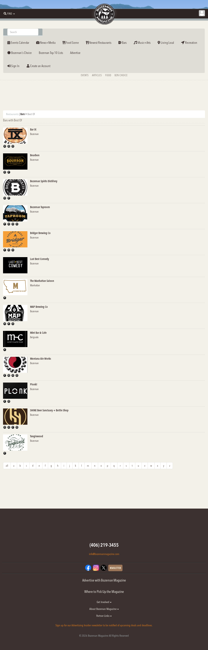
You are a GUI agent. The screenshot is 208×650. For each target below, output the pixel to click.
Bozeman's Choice (21, 53)
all (7, 465)
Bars (124, 43)
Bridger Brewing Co (40, 233)
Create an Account (39, 66)
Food (108, 75)
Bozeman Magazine (104, 14)
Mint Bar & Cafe (38, 333)
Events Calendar (19, 43)
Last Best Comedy (39, 259)
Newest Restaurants (100, 43)
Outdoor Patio (13, 146)
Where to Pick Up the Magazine (104, 591)
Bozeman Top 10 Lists (51, 53)
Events (85, 75)
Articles (97, 75)
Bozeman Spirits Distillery (43, 181)
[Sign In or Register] (202, 13)
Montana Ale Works (40, 358)
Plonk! (33, 384)
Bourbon (34, 155)
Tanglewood (36, 436)
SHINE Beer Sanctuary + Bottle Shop (49, 410)
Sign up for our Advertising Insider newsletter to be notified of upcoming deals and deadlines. (104, 625)
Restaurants (12, 114)
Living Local (167, 43)
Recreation (190, 43)
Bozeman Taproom (40, 207)
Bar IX (33, 129)
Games (9, 146)
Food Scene (72, 43)
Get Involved (103, 602)
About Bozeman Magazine (103, 609)
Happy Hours (5, 146)
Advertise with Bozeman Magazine (104, 580)
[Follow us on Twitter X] (104, 567)
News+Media (47, 43)
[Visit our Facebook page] (88, 567)
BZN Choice (121, 75)
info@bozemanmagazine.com (104, 554)
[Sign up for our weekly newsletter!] (115, 568)
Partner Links (103, 616)
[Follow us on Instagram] (96, 567)
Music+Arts (144, 43)
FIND (9, 13)
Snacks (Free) (17, 224)
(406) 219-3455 (104, 545)
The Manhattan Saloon (42, 281)
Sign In (15, 66)
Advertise (75, 53)
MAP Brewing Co (39, 307)
